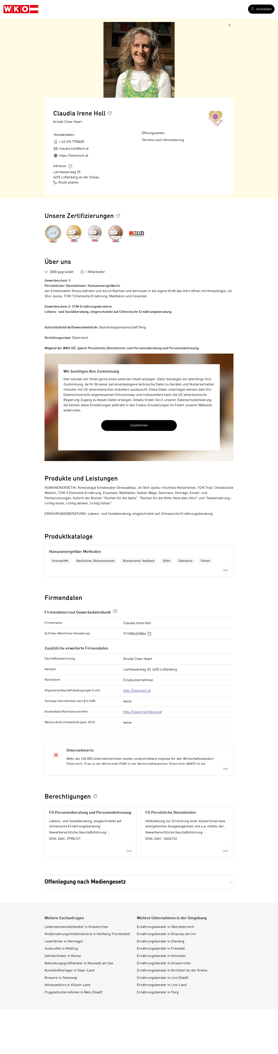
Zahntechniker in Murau (63, 956)
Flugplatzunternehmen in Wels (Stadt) (73, 992)
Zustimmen (139, 425)
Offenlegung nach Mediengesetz (85, 882)
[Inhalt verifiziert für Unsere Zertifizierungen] (118, 215)
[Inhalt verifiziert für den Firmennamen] (110, 113)
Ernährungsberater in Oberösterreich (165, 927)
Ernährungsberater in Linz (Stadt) (162, 978)
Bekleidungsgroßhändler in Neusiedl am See (79, 963)
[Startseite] (20, 9)
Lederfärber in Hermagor (64, 941)
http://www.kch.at (137, 691)
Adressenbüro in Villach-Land (67, 985)
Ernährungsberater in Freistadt (161, 948)
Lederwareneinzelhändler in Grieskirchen (76, 927)
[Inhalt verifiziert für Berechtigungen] (95, 796)
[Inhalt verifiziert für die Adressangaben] (70, 166)
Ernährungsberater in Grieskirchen (164, 963)
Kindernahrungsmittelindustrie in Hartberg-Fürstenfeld (87, 934)
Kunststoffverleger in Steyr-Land (69, 970)
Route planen (68, 182)
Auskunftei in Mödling (61, 948)
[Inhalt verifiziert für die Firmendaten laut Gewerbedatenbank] (115, 611)
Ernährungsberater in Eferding (160, 941)
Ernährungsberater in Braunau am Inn (166, 934)
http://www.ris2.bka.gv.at (142, 712)
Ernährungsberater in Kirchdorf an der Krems (172, 970)
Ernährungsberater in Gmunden (161, 956)
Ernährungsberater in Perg (158, 992)
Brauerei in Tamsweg (61, 978)
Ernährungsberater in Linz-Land (162, 985)
